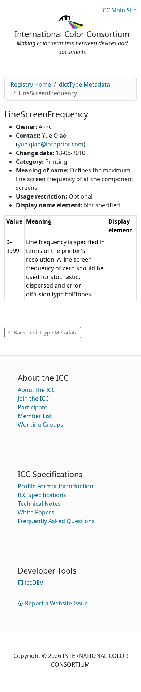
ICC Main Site (119, 10)
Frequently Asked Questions (56, 521)
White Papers (36, 512)
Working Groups (40, 425)
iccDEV (33, 583)
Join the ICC (33, 399)
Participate (32, 407)
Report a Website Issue (56, 603)
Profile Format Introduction (55, 486)
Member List (35, 416)
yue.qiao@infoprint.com (51, 144)
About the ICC (36, 390)
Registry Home (30, 84)
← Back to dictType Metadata (43, 332)
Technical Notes (39, 504)
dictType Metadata (84, 84)
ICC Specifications (42, 495)
